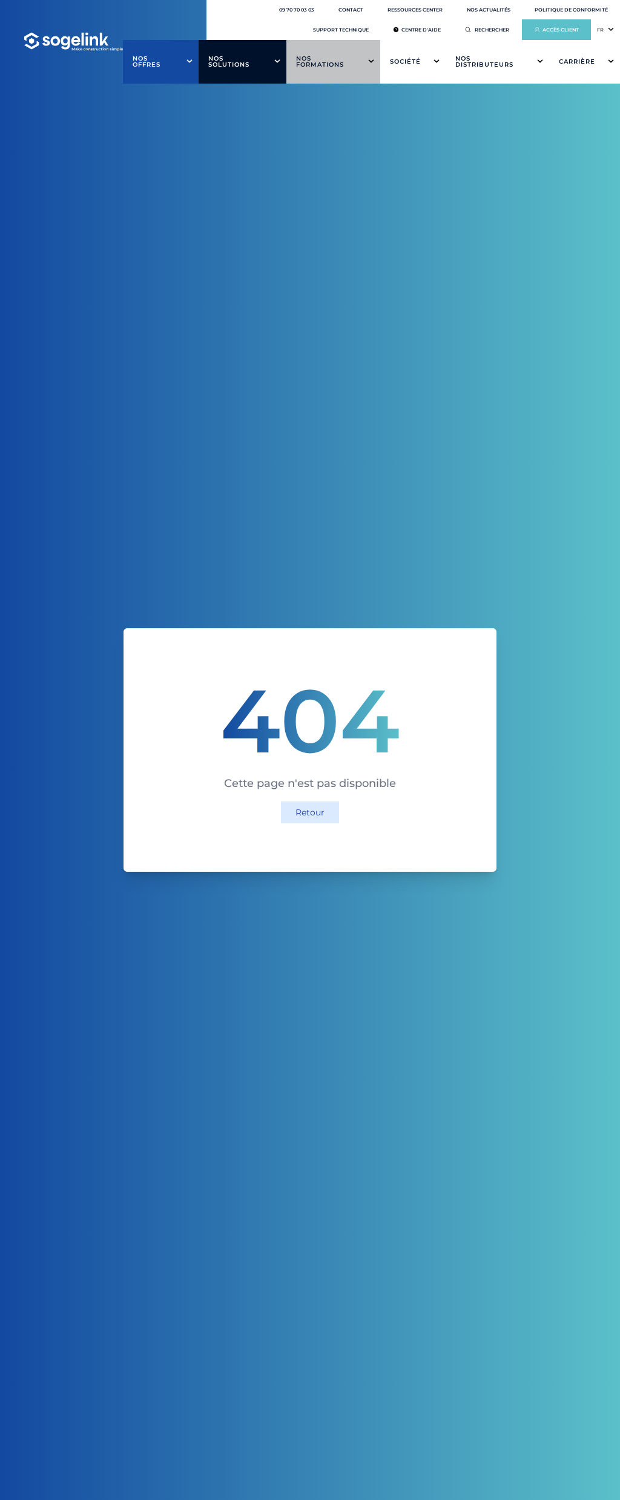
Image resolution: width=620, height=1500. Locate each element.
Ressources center (415, 10)
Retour (310, 812)
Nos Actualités (488, 10)
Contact (350, 10)
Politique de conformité (571, 10)
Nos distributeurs (484, 61)
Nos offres (146, 61)
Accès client (560, 29)
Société (405, 61)
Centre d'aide (421, 29)
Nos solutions (228, 61)
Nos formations (320, 61)
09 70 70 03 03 (296, 10)
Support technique (341, 30)
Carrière (577, 61)
